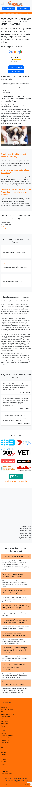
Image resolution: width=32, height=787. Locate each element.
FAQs (2, 745)
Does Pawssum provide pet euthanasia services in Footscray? (13, 634)
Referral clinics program (8, 714)
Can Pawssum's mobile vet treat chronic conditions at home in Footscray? (13, 667)
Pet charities (4, 723)
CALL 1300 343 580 (8, 8)
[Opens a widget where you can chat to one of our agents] (26, 784)
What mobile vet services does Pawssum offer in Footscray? (12, 575)
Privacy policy (4, 771)
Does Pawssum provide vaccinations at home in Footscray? (15, 591)
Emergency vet (5, 740)
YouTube (3, 762)
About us (3, 705)
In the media (4, 721)
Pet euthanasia (5, 738)
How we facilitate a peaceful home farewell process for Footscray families (16, 192)
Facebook (3, 754)
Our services (4, 733)
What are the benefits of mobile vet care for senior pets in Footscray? (14, 683)
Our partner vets (5, 716)
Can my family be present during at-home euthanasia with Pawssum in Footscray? (14, 650)
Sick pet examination (7, 735)
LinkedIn (3, 759)
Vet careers (4, 712)
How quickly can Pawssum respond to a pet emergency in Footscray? (14, 621)
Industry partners (6, 719)
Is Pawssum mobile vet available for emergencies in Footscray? (14, 606)
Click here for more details (16, 481)
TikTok (3, 764)
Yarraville (3, 228)
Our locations (5, 742)
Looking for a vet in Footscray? (12, 556)
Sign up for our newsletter (8, 726)
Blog (2, 747)
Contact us (4, 707)
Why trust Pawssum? (7, 709)
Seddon (3, 226)
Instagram (4, 757)
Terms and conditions (7, 774)
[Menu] (2, 3)
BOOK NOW (23, 8)
